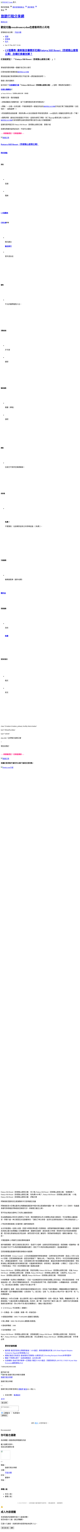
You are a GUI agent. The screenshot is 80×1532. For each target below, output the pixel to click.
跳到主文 (4, 22)
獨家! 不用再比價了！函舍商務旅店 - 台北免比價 (23, 1358)
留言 (25, 1389)
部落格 (7, 39)
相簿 (6, 36)
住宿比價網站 (6, 89)
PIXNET (24, 1503)
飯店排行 (8, 246)
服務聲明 (59, 1503)
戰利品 (3, 593)
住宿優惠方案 (14, 85)
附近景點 (4, 153)
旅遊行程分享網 (12, 16)
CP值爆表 (4, 213)
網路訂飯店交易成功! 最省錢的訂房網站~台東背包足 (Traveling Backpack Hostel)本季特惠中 (38, 1355)
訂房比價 (3, 222)
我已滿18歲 (5, 1528)
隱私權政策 (51, 1503)
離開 (12, 1528)
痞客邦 (20, 1389)
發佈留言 (4, 1415)
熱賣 (6, 636)
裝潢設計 (17, 1395)
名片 (6, 41)
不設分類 (18, 32)
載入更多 (4, 1403)
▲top (3, 1399)
